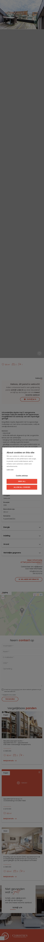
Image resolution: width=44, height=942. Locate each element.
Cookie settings (22, 475)
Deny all (22, 481)
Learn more (10, 469)
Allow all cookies (22, 487)
